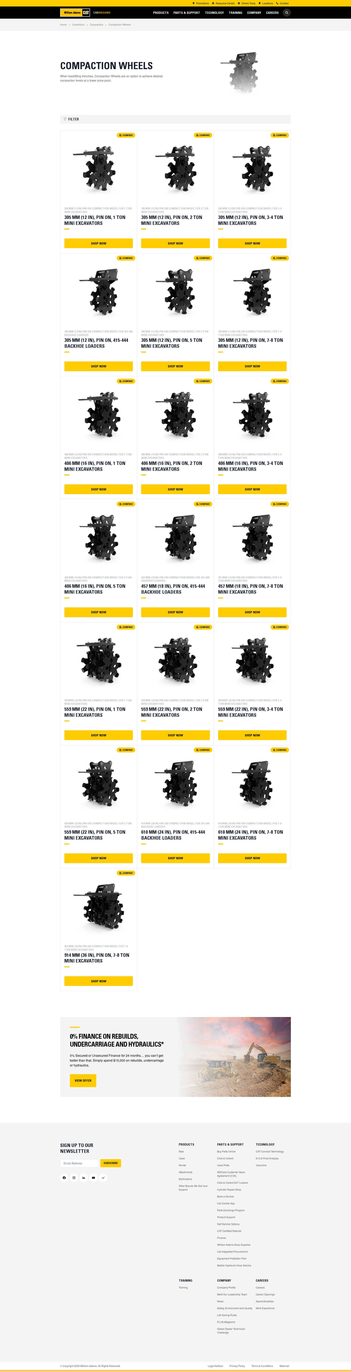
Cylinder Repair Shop (229, 1189)
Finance (221, 1237)
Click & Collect (225, 1158)
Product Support (226, 1217)
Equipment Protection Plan (232, 1258)
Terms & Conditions (262, 1366)
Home (63, 24)
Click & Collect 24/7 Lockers (232, 1182)
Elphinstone (185, 1179)
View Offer (83, 1080)
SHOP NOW (98, 243)
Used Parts (223, 1165)
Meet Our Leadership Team (232, 1294)
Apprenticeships (265, 1301)
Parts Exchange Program (231, 1210)
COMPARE (127, 135)
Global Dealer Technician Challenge (231, 1330)
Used (182, 1158)
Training (183, 1287)
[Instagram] (74, 1178)
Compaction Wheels (119, 24)
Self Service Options (228, 1224)
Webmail (284, 1366)
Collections (78, 24)
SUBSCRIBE (111, 1163)
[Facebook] (64, 1178)
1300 (101, 12)
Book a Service (225, 1196)
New (181, 1151)
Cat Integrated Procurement (232, 1251)
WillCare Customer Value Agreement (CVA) (231, 1173)
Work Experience (265, 1308)
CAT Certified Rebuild (229, 1231)
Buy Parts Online (226, 1151)
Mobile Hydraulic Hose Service (234, 1265)
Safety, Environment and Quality (234, 1308)
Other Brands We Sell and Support (193, 1187)
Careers (260, 1287)
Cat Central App (226, 1203)
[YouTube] (93, 1178)
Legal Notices (215, 1366)
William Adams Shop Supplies (233, 1244)
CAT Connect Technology (270, 1151)
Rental (182, 1165)
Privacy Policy (237, 1366)
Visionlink (261, 1165)
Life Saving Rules (227, 1315)
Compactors (96, 24)
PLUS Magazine (226, 1322)
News (220, 1301)
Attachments (185, 1172)
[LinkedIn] (84, 1178)
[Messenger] (103, 1178)
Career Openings (265, 1294)
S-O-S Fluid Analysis (267, 1158)
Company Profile (226, 1287)
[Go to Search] (287, 13)
